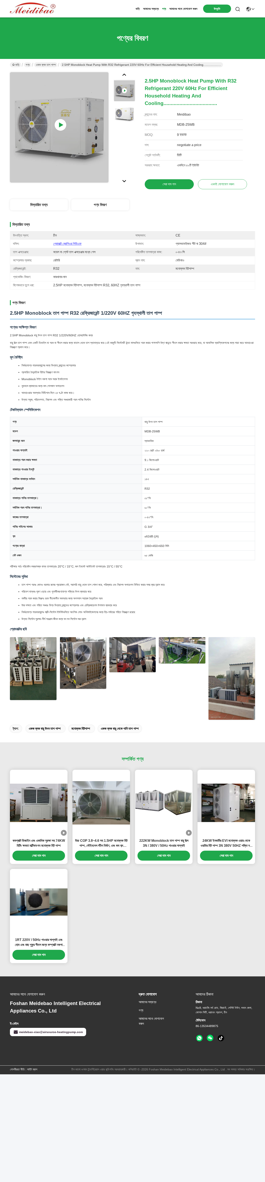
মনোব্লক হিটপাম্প (80, 728)
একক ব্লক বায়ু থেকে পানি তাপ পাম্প (120, 728)
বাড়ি (138, 8)
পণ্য (164, 8)
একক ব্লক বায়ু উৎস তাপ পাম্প (45, 728)
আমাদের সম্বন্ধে (151, 8)
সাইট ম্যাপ (32, 1069)
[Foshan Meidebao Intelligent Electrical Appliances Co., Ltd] (32, 8)
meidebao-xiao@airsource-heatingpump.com (51, 1032)
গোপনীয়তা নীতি (17, 1069)
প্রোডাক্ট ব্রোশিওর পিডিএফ (67, 243)
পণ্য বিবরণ (100, 205)
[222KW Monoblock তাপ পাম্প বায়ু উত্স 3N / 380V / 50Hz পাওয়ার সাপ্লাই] (164, 803)
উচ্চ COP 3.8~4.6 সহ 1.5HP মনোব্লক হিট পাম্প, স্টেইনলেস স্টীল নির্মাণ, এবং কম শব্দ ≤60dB (101, 843)
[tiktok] (221, 1038)
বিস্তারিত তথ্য (39, 205)
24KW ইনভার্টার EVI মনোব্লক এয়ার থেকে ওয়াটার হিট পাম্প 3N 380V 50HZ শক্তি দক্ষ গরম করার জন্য (226, 843)
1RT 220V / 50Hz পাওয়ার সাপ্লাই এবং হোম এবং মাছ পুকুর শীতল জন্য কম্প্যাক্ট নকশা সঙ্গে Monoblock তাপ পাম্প (39, 942)
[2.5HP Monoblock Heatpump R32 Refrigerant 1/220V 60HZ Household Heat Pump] (59, 127)
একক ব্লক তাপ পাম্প (46, 64)
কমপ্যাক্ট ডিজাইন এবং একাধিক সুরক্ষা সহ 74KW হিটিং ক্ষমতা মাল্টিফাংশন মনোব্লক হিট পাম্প (39, 843)
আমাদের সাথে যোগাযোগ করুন (183, 8)
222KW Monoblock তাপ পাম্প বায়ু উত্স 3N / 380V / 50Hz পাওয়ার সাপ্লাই (163, 843)
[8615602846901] (199, 1038)
